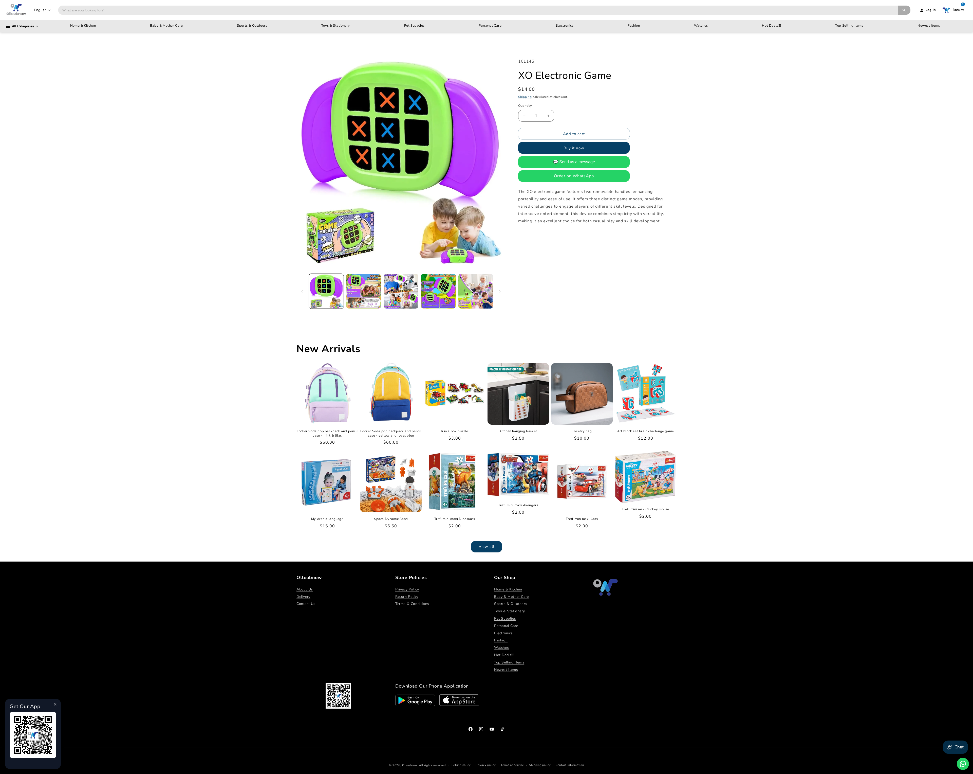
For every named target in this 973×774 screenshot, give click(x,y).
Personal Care (490, 25)
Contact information (570, 765)
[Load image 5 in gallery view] (475, 291)
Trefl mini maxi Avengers (518, 505)
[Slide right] (500, 291)
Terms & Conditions (412, 603)
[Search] (904, 10)
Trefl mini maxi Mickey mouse (645, 509)
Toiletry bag (582, 431)
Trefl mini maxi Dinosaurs (454, 519)
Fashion (634, 25)
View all (486, 546)
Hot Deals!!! (771, 25)
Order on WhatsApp (574, 176)
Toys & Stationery (335, 25)
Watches (701, 25)
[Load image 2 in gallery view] (363, 291)
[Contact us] (963, 764)
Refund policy (461, 765)
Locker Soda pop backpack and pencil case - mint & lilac (327, 433)
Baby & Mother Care (166, 25)
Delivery (303, 596)
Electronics (565, 25)
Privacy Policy (407, 589)
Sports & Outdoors (252, 25)
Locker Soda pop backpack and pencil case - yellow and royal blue (390, 433)
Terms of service (512, 765)
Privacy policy (486, 765)
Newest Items (929, 25)
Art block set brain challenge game (645, 431)
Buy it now (574, 148)
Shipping (525, 97)
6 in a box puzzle (454, 431)
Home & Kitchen (83, 25)
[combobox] (478, 10)
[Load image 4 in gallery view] (438, 291)
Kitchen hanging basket (518, 431)
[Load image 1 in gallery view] (326, 291)
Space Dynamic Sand (391, 519)
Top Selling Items (849, 25)
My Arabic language (327, 519)
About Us (304, 589)
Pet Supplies (414, 25)
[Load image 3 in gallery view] (401, 291)
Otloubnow (409, 765)
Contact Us (305, 603)
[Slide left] (302, 291)
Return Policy (406, 596)
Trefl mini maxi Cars (582, 519)
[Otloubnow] (16, 10)
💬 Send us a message (574, 162)
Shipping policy (540, 765)
